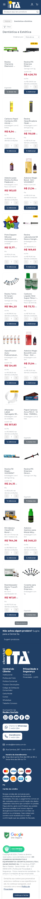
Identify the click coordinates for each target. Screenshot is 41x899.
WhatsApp (7, 700)
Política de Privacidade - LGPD (30, 676)
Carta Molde (7, 694)
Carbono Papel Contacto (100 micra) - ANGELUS (11, 121)
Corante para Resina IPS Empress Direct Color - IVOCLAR (30, 587)
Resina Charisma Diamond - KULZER (9, 64)
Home (7, 21)
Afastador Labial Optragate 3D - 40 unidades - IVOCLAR (11, 412)
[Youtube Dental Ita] (16, 717)
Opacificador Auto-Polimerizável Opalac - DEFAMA (10, 353)
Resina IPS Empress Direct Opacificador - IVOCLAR (30, 471)
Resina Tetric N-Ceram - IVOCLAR (10, 296)
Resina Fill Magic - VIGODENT (9, 471)
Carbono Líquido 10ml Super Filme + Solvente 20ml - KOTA (30, 296)
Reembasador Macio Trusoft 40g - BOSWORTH (10, 587)
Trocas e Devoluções (11, 685)
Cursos (5, 697)
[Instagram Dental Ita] (11, 717)
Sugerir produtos (11, 639)
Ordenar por (18, 37)
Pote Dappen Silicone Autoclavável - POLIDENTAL (10, 237)
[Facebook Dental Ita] (21, 717)
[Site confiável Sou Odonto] (13, 849)
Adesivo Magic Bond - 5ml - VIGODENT (30, 180)
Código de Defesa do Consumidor (11, 689)
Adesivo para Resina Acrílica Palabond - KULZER (11, 180)
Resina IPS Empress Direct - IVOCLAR (28, 64)
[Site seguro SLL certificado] (13, 835)
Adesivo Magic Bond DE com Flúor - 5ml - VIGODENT (30, 353)
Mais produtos (21, 623)
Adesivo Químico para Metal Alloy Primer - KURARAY (30, 530)
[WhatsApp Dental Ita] (5, 717)
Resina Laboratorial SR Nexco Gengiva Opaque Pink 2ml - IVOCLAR (31, 237)
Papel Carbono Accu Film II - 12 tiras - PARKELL (31, 412)
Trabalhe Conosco (10, 703)
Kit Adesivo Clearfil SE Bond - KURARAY (9, 530)
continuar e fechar (21, 895)
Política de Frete (9, 678)
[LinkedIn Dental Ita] (27, 717)
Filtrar (9, 27)
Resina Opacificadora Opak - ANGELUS (30, 121)
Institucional (7, 675)
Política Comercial (10, 681)
